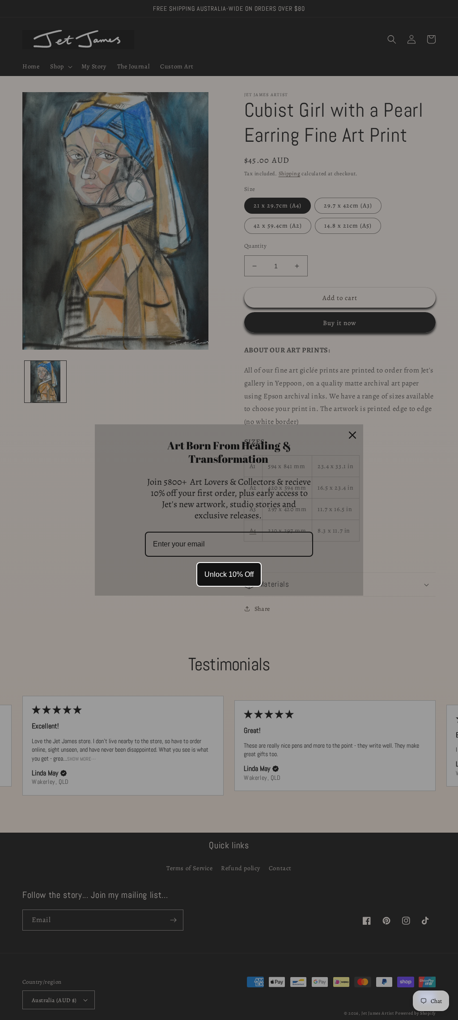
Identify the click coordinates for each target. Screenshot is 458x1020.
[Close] (352, 435)
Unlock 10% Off (229, 574)
